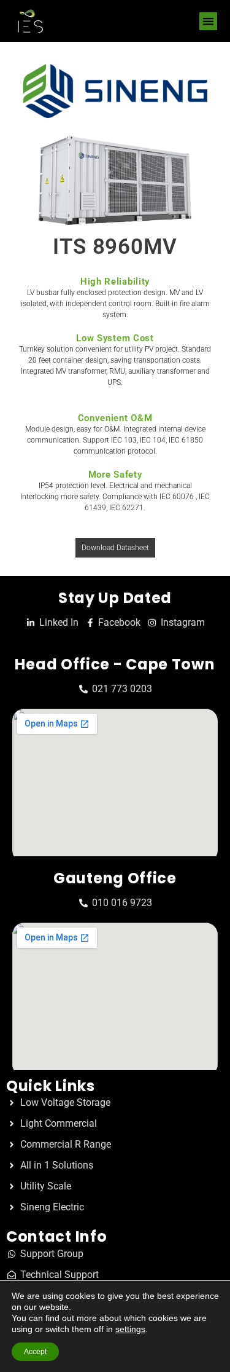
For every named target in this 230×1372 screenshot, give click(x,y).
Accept (35, 1351)
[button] (208, 21)
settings (130, 1329)
